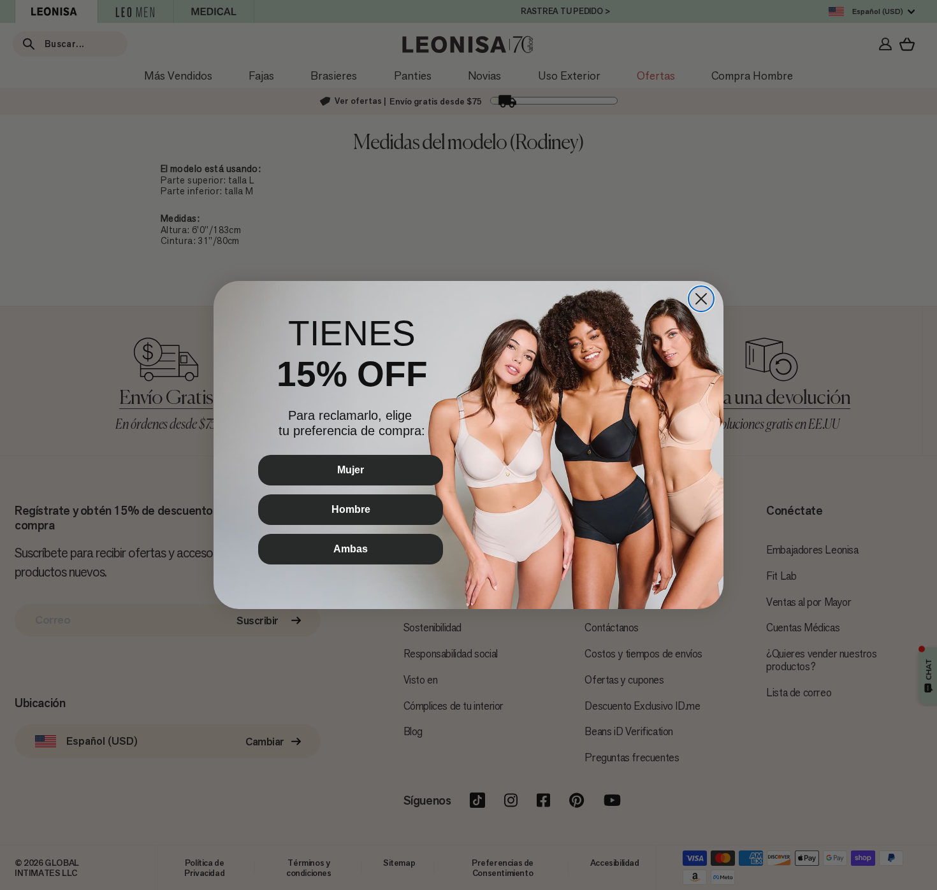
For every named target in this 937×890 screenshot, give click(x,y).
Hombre (350, 509)
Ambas (350, 548)
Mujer (350, 469)
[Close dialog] (701, 299)
